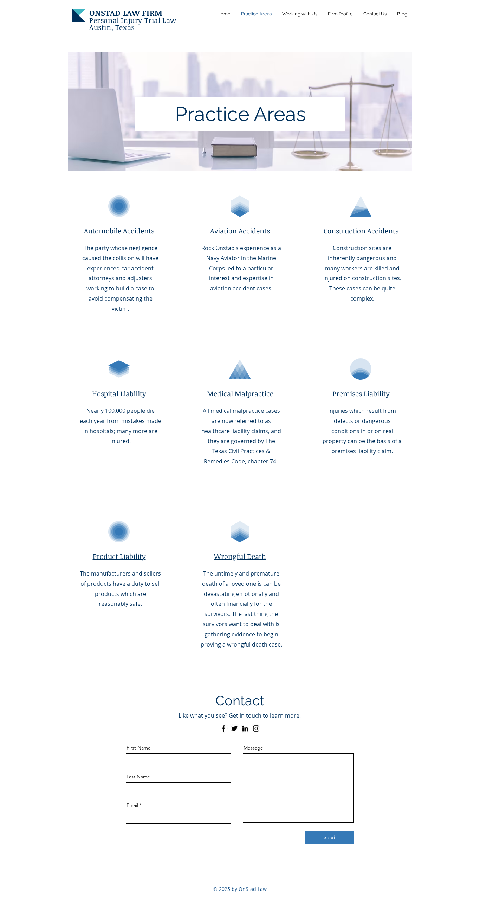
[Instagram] (256, 728)
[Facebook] (223, 728)
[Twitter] (234, 728)
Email (132, 805)
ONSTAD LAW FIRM (126, 12)
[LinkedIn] (245, 728)
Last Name (138, 776)
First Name (139, 747)
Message (253, 747)
